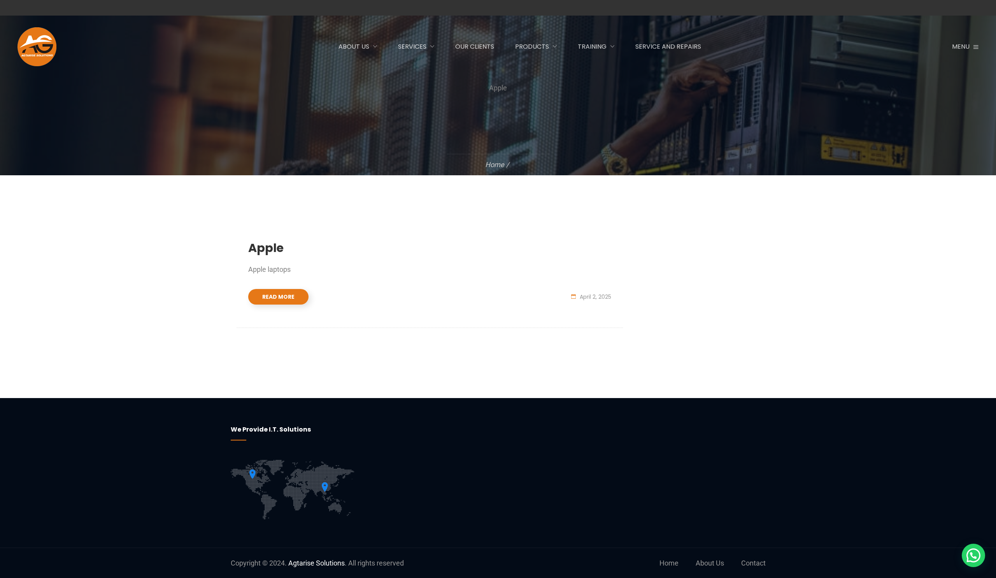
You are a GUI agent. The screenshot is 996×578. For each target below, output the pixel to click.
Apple (266, 248)
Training (592, 46)
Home (669, 563)
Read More (278, 297)
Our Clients (474, 46)
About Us (353, 46)
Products (532, 46)
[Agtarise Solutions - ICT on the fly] (56, 46)
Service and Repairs (668, 46)
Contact (753, 563)
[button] (973, 555)
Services (412, 46)
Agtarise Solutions (316, 563)
